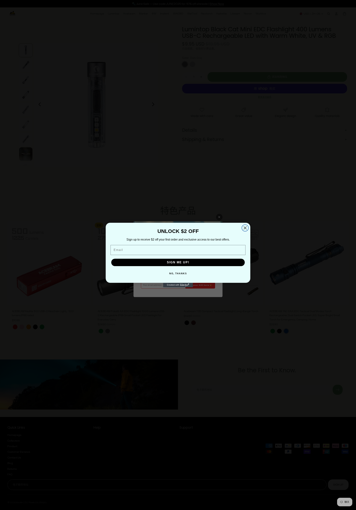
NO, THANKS (178, 273)
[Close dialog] (245, 228)
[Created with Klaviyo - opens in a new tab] (178, 285)
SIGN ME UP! (178, 262)
